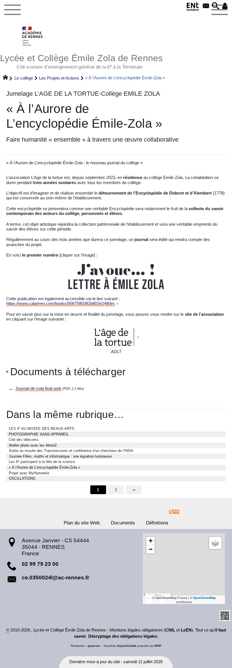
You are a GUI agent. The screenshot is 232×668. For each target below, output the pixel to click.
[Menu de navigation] (12, 10)
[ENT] (193, 7)
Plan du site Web (82, 523)
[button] (215, 6)
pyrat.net (94, 645)
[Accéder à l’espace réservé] (225, 6)
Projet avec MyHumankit (29, 473)
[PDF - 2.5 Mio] (116, 276)
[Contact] (206, 6)
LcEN (186, 630)
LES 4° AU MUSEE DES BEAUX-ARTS (41, 428)
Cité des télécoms (23, 439)
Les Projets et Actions (59, 78)
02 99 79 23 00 (40, 564)
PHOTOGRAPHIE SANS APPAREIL (39, 434)
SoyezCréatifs (126, 645)
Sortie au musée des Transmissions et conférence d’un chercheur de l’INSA (71, 451)
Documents (123, 523)
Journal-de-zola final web (38, 388)
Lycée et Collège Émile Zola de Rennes (81, 61)
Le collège (23, 78)
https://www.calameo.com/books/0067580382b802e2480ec (60, 303)
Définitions (157, 523)
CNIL (170, 630)
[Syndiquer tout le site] (174, 511)
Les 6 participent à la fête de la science (42, 461)
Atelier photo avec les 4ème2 (33, 445)
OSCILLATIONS (22, 478)
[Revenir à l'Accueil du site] (8, 78)
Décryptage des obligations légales (122, 636)
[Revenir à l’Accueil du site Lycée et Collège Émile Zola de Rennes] (33, 36)
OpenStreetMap (204, 598)
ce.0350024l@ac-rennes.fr (55, 578)
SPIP (157, 645)
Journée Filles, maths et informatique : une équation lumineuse (60, 456)
